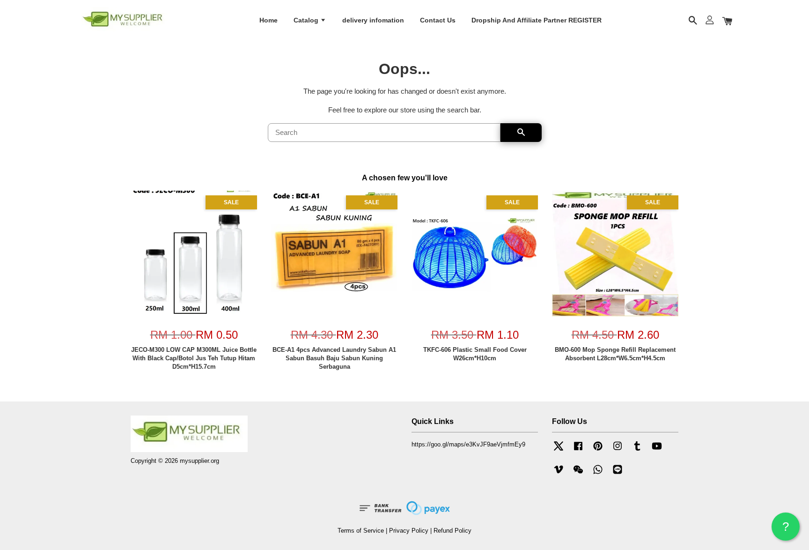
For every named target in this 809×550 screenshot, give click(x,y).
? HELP (786, 530)
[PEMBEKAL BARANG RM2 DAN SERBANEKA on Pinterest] (597, 450)
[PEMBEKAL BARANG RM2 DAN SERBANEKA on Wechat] (578, 473)
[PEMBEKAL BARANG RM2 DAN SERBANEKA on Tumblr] (637, 450)
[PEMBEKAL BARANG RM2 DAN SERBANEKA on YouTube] (656, 450)
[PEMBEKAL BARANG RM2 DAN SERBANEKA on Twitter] (558, 450)
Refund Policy (452, 530)
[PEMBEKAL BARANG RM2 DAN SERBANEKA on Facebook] (578, 450)
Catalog (307, 20)
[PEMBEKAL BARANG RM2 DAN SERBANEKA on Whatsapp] (597, 473)
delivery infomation (373, 20)
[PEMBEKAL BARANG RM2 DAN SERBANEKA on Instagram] (617, 450)
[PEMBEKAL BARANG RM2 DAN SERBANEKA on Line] (617, 473)
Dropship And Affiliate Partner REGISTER (536, 20)
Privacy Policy (408, 530)
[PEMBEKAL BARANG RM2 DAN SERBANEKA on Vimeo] (558, 473)
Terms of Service (361, 530)
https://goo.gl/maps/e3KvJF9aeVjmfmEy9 (468, 444)
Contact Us (438, 20)
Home (268, 20)
